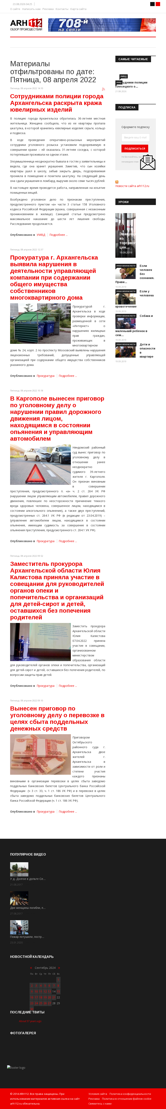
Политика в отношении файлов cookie (126, 1098)
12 (45, 991)
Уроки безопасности (125, 266)
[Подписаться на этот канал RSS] (103, 89)
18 (40, 997)
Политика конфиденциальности (130, 1094)
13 (49, 991)
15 (58, 991)
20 (49, 997)
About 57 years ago (30, 1021)
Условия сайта (97, 1094)
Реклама (48, 9)
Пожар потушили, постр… (27, 936)
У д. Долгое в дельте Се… (28, 878)
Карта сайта (78, 9)
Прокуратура (45, 376)
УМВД (41, 235)
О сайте (15, 9)
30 (31, 1009)
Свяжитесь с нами (100, 1103)
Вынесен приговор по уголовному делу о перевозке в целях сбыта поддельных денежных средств (57, 718)
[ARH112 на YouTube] (102, 25)
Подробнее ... (58, 235)
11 (40, 991)
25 (40, 1003)
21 (53, 997)
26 (45, 1003)
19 (45, 997)
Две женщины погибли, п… (28, 907)
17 (36, 997)
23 (31, 1003)
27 (49, 1003)
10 (36, 991)
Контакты (62, 9)
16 (31, 997)
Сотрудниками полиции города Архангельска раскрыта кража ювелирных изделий (56, 103)
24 (36, 1003)
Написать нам (31, 9)
